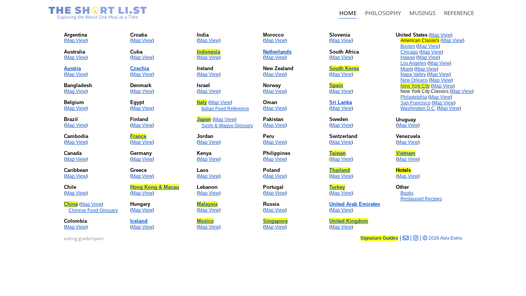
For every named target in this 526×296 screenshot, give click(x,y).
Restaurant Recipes (421, 199)
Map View (75, 40)
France (138, 136)
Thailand (339, 170)
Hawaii (407, 57)
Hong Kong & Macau (154, 187)
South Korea (344, 68)
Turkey (337, 187)
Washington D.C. (418, 108)
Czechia (139, 68)
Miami (406, 69)
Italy (202, 102)
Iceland (138, 221)
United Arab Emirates (354, 204)
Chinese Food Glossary (93, 210)
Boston (407, 46)
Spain (336, 85)
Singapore (275, 221)
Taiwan (337, 153)
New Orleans (414, 80)
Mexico (205, 221)
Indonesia (208, 52)
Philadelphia (413, 97)
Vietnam (405, 153)
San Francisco (415, 103)
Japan (204, 119)
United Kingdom (348, 221)
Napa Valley (413, 74)
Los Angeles (413, 63)
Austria (72, 68)
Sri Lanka (340, 102)
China (71, 204)
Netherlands (277, 52)
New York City (415, 86)
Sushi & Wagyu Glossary (227, 125)
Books (407, 193)
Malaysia (207, 204)
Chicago (409, 52)
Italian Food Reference (225, 108)
